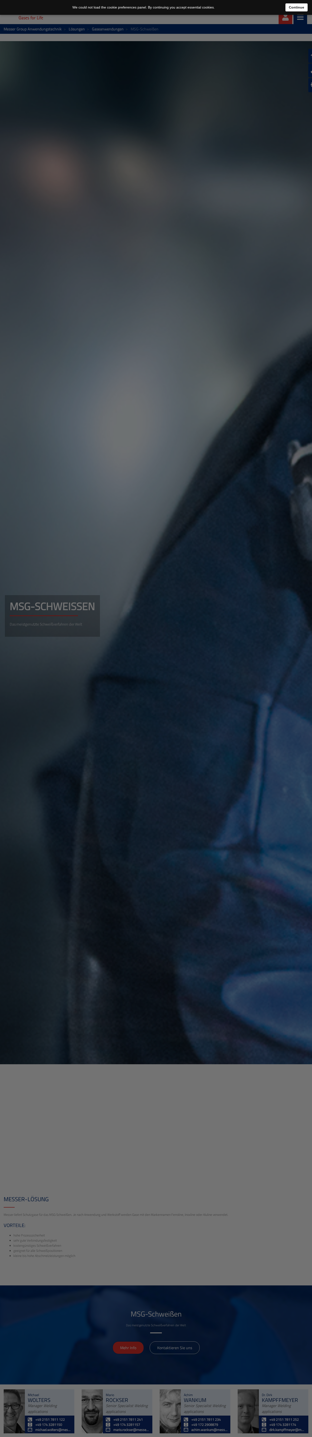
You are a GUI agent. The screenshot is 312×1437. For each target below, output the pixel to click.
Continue (296, 7)
